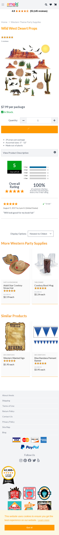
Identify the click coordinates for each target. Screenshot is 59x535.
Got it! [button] (29, 527)
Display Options (18, 233)
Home (4, 22)
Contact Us (7, 416)
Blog (4, 432)
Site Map (6, 427)
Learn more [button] (43, 520)
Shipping (6, 400)
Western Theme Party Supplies (26, 22)
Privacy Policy (8, 422)
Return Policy (8, 411)
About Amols (8, 395)
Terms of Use (8, 406)
